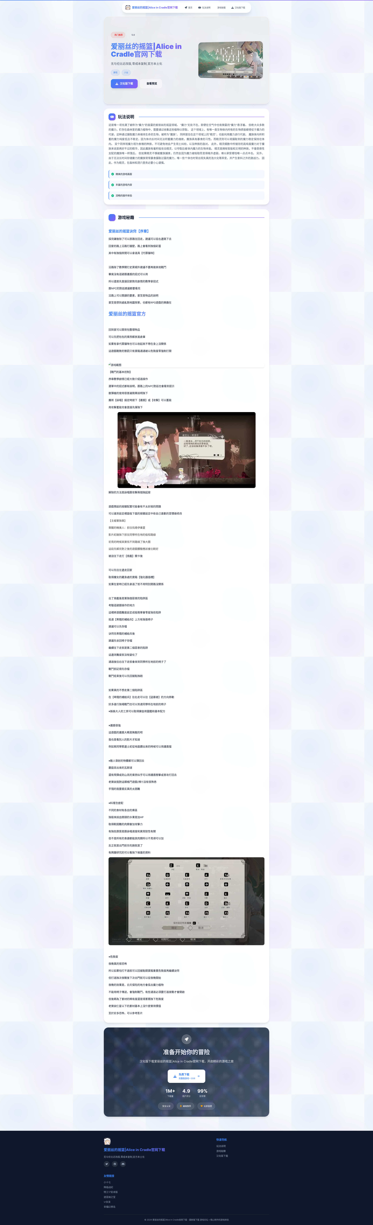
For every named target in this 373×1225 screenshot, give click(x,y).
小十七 (107, 1182)
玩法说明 (221, 1146)
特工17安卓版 (111, 1192)
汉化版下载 (222, 1155)
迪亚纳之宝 (109, 1197)
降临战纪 (108, 1187)
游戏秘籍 (221, 1151)
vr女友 (107, 1201)
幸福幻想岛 (109, 1206)
